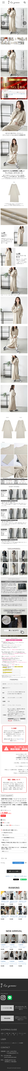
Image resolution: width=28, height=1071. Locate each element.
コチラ (20, 739)
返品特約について (9, 876)
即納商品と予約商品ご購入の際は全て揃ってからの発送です (14, 842)
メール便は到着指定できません (7, 837)
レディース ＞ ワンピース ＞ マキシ (15, 683)
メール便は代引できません (7, 832)
